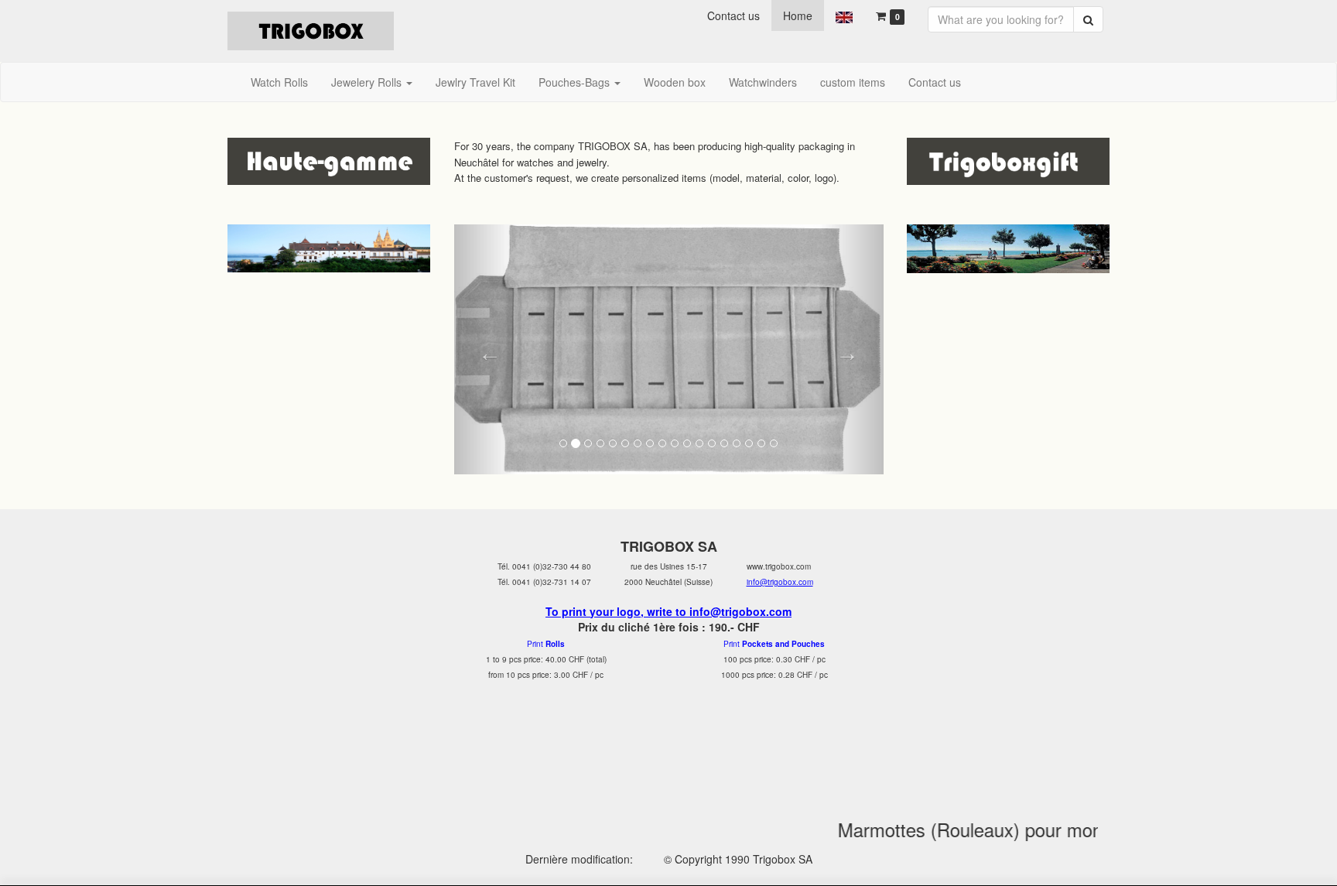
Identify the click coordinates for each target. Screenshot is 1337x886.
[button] (486, 349)
